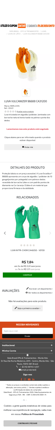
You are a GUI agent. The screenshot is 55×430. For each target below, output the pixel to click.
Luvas (43, 31)
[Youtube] (29, 379)
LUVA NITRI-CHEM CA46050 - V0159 (28, 250)
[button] (5, 233)
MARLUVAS (14, 106)
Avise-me (28, 147)
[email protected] (28, 370)
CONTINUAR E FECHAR (27, 423)
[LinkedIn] (33, 379)
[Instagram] (25, 379)
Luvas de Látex (14, 34)
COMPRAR (27, 275)
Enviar (27, 336)
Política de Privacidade (32, 414)
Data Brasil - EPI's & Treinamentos (24, 31)
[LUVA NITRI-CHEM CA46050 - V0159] (27, 222)
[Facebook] (21, 379)
